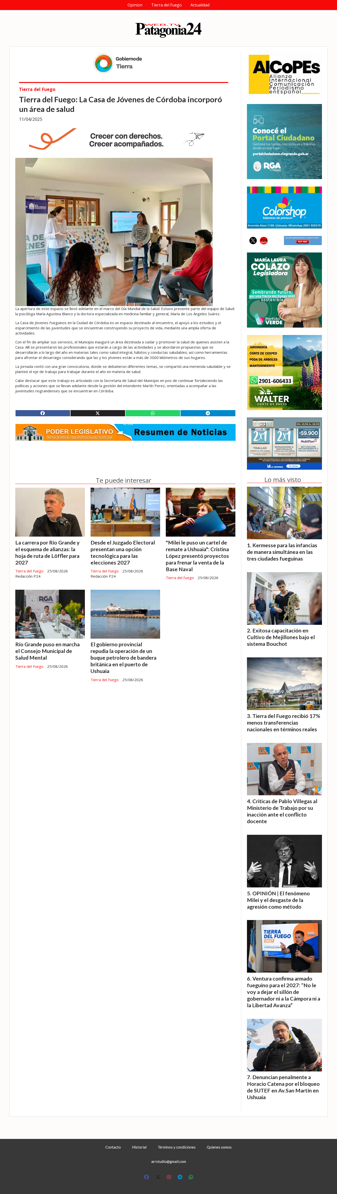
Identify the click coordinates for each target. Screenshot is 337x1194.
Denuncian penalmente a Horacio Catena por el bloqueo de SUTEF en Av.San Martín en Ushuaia (283, 1087)
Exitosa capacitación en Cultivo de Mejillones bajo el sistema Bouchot (281, 637)
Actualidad (199, 5)
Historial (139, 1147)
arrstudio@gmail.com (168, 1161)
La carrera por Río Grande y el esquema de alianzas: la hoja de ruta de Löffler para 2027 (47, 552)
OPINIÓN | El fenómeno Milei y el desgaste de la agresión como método (278, 900)
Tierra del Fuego (166, 5)
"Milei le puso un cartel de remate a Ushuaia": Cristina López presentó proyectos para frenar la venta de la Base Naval (197, 555)
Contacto (113, 1147)
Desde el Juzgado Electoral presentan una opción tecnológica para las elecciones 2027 (123, 552)
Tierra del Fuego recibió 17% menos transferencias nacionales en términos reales (283, 723)
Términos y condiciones (177, 1147)
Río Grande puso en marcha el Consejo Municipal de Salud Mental (47, 651)
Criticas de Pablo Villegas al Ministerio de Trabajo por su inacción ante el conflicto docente (282, 811)
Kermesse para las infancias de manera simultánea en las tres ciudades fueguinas (282, 552)
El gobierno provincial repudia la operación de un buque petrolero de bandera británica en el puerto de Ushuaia (123, 657)
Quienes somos (219, 1147)
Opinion (135, 5)
